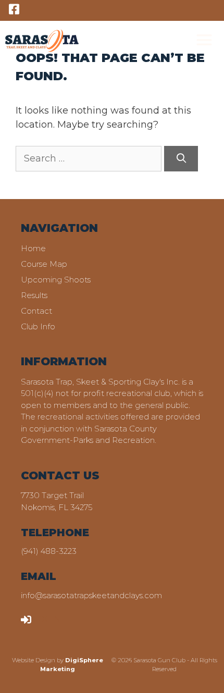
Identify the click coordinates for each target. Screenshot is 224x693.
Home (33, 248)
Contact (36, 311)
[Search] (181, 158)
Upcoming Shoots (56, 279)
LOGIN (46, 619)
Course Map (44, 264)
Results (34, 295)
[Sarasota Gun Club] (42, 40)
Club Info (38, 326)
